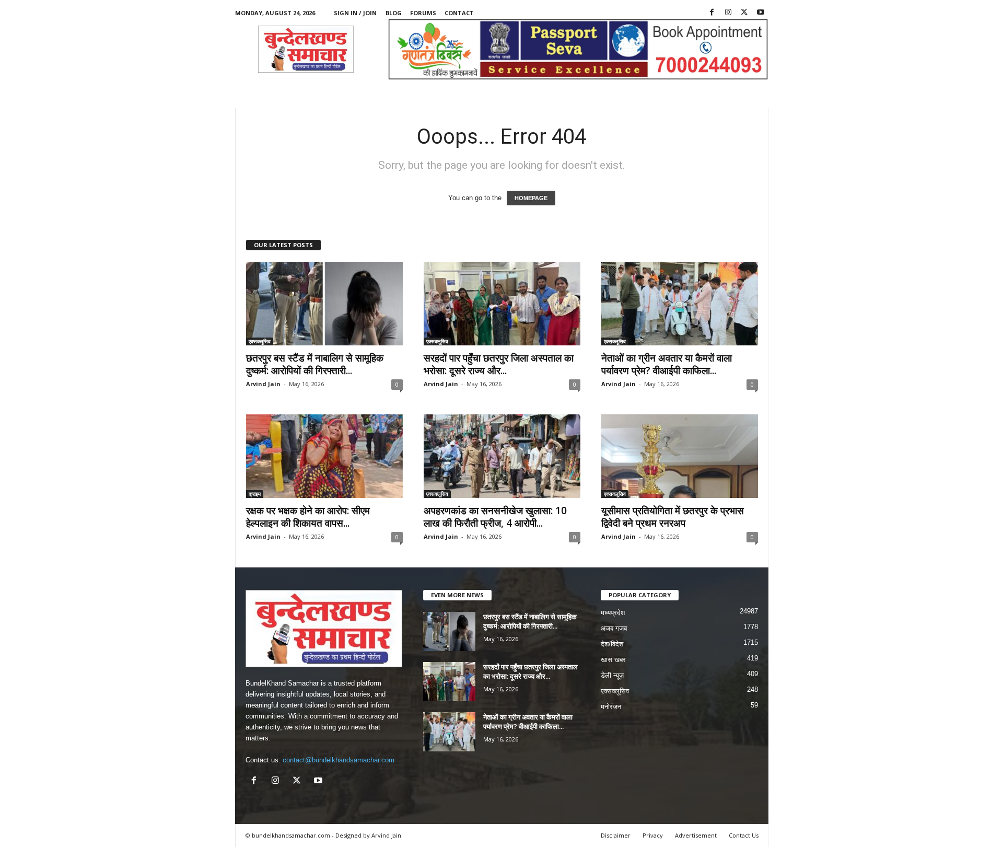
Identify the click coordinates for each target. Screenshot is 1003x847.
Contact (459, 13)
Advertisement (696, 835)
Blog (394, 13)
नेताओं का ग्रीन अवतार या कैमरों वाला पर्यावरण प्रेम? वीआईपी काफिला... (666, 364)
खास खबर (613, 660)
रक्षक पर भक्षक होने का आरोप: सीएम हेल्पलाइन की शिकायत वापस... (308, 517)
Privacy (653, 835)
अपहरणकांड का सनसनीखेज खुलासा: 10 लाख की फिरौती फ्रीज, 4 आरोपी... (495, 517)
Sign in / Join (355, 13)
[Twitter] (744, 12)
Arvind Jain (263, 384)
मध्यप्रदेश (613, 613)
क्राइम (255, 493)
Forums (423, 13)
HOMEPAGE (531, 198)
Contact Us (744, 835)
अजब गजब (614, 628)
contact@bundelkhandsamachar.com (338, 760)
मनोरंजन (611, 707)
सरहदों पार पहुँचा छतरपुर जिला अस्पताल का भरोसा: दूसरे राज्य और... (499, 364)
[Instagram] (728, 12)
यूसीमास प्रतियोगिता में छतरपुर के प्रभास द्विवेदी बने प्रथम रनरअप (672, 517)
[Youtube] (760, 12)
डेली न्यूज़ (612, 675)
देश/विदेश (612, 644)
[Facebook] (712, 12)
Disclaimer (616, 835)
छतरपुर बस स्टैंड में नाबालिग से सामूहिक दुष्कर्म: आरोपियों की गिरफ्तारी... (314, 364)
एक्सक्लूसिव (260, 341)
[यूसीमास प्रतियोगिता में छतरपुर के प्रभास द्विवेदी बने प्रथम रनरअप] (679, 456)
